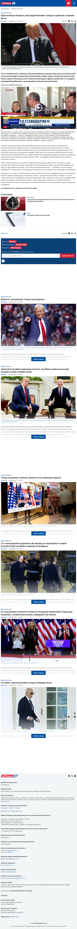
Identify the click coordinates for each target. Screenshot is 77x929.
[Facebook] (69, 21)
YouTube (17, 808)
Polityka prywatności (19, 926)
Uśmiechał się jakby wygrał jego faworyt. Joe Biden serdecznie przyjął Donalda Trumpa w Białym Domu (35, 370)
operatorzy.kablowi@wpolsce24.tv (15, 878)
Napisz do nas (5, 801)
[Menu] (74, 3)
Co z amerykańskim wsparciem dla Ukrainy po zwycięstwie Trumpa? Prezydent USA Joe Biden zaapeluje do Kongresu (34, 544)
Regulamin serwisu (31, 926)
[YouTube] (75, 776)
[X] (72, 21)
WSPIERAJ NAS (14, 916)
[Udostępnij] (75, 21)
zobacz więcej (38, 359)
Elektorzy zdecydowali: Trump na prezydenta (22, 299)
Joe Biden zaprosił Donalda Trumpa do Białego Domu (26, 683)
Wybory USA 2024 (17, 8)
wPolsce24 (4, 21)
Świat (28, 213)
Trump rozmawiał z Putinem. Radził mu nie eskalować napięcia (31, 478)
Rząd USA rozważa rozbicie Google (38, 215)
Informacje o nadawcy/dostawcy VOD (56, 926)
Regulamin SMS (41, 926)
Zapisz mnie (66, 256)
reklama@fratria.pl (10, 872)
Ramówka (3, 811)
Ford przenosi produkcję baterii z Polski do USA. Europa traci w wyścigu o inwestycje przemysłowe (50, 200)
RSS (12, 926)
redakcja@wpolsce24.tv (12, 859)
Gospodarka (30, 197)
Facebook (4, 808)
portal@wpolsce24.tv (11, 850)
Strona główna (5, 8)
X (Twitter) (11, 808)
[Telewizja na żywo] (68, 3)
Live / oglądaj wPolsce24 (15, 811)
